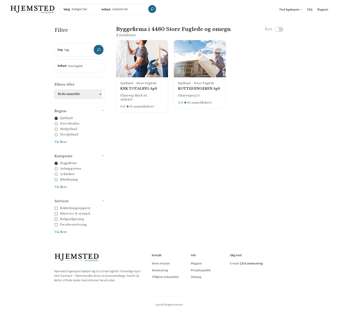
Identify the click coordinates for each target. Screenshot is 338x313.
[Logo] (32, 9)
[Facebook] (233, 275)
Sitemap (196, 277)
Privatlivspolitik (200, 270)
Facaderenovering (73, 224)
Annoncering (160, 270)
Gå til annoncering (251, 263)
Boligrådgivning (72, 219)
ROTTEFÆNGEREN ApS (199, 88)
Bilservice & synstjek (75, 213)
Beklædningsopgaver (75, 208)
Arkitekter (67, 174)
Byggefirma (68, 163)
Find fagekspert (290, 9)
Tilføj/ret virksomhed (165, 277)
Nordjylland (69, 134)
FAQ (309, 9)
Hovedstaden (69, 123)
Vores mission (161, 263)
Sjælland (66, 118)
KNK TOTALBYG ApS (138, 88)
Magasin (322, 9)
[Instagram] (242, 275)
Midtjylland (68, 129)
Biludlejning (69, 179)
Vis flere (61, 142)
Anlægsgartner (71, 168)
